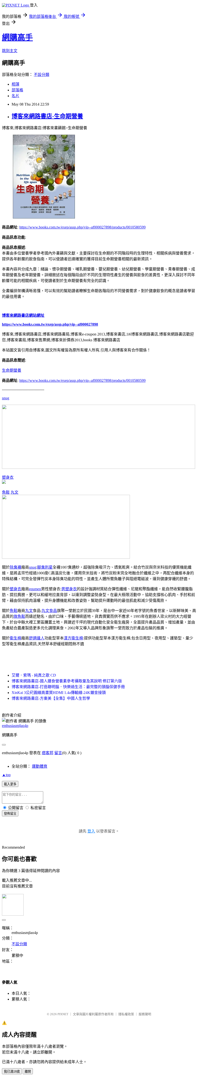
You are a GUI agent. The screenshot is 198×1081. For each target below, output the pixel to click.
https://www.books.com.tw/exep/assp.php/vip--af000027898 (50, 324)
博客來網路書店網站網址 (23, 315)
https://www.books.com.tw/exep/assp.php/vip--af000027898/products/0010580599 (82, 227)
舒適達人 (36, 638)
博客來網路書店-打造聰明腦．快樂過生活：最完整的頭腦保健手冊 (68, 687)
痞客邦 (47, 753)
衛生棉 (15, 638)
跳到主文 (9, 51)
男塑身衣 (69, 589)
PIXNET (62, 1014)
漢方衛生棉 (73, 638)
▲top (6, 775)
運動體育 (39, 766)
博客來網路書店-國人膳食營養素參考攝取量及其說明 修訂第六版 (67, 681)
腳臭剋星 (45, 567)
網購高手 (17, 37)
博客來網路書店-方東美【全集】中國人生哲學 (51, 698)
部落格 (17, 90)
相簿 (15, 84)
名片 (15, 96)
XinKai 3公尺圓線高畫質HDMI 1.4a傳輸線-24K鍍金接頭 (59, 693)
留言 (58, 753)
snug (5, 398)
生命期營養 (11, 370)
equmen (35, 589)
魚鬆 (6, 492)
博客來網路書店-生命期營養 (47, 116)
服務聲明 (145, 1014)
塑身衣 (8, 477)
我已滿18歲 (12, 1071)
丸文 (14, 492)
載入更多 (10, 784)
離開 (28, 1071)
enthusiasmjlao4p (15, 726)
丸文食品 (49, 611)
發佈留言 (10, 813)
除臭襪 (15, 567)
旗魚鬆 (19, 616)
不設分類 (41, 75)
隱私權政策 (126, 1014)
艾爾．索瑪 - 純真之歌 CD (34, 675)
